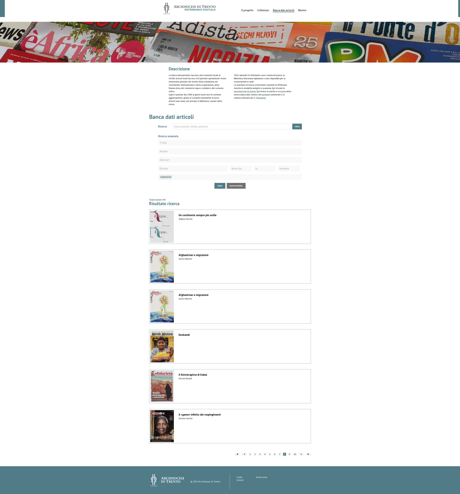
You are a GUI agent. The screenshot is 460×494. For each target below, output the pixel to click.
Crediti (239, 477)
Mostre (302, 10)
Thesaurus (261, 97)
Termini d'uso (261, 477)
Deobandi (184, 334)
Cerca (297, 126)
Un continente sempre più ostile (197, 215)
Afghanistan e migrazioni (193, 255)
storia (283, 91)
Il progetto (247, 10)
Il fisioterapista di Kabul (193, 374)
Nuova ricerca (236, 186)
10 (295, 454)
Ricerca (162, 126)
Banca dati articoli (283, 10)
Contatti (240, 480)
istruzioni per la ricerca (245, 91)
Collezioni (263, 10)
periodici (266, 94)
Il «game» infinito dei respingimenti (200, 414)
